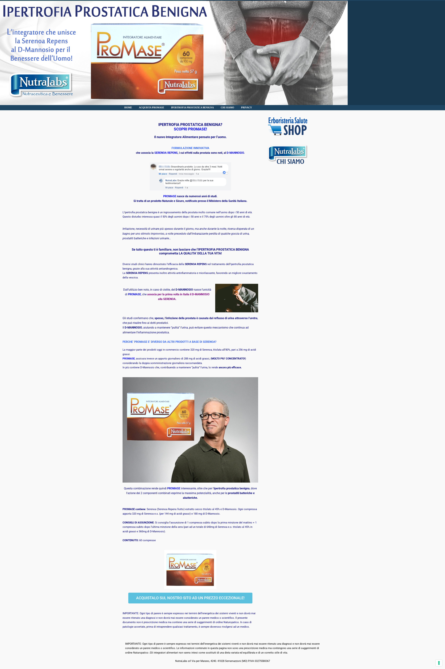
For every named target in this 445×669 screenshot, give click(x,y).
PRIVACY (246, 107)
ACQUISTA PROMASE (151, 107)
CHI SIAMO (227, 107)
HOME (128, 107)
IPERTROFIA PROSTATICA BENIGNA (192, 107)
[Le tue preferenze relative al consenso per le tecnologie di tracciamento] (439, 663)
